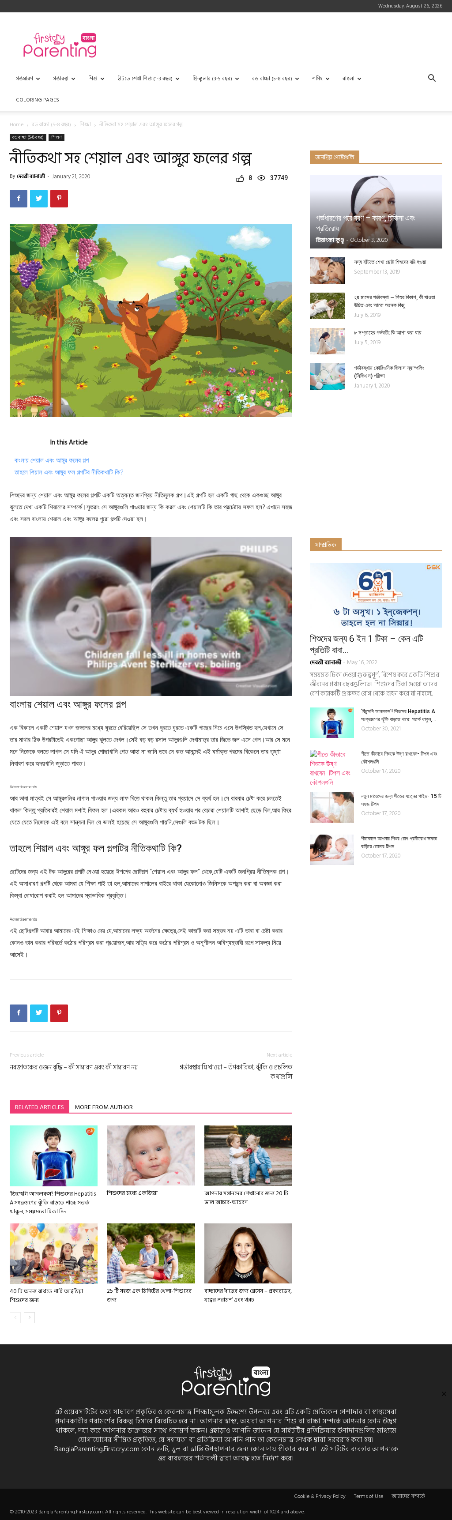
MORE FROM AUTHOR (104, 1107)
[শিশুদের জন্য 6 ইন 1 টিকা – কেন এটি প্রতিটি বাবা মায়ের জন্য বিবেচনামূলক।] (376, 595)
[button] (431, 79)
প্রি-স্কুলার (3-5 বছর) (212, 79)
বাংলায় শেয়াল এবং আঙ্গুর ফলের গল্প (52, 460)
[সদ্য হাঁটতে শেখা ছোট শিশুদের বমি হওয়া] (327, 270)
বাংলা (348, 79)
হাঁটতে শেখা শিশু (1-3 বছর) (145, 79)
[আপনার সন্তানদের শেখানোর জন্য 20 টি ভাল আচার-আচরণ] (248, 1155)
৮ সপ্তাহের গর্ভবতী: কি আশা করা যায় (388, 332)
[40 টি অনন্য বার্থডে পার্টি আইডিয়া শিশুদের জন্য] (54, 1253)
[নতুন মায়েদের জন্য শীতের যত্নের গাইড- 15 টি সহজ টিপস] (332, 807)
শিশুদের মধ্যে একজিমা (132, 1193)
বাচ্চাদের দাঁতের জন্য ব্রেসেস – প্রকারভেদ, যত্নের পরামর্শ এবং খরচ (248, 1295)
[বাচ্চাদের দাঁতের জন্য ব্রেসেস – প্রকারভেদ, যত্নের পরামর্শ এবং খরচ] (248, 1253)
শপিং (317, 79)
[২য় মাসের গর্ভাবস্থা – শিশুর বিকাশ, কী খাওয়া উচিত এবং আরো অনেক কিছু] (327, 306)
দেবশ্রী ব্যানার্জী (31, 177)
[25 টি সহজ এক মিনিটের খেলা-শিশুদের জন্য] (151, 1253)
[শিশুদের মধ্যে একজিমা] (151, 1155)
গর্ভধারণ (24, 79)
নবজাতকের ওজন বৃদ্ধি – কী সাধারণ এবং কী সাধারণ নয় (74, 1067)
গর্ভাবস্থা (60, 79)
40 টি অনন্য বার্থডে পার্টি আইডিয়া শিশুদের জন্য (46, 1296)
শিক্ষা (85, 124)
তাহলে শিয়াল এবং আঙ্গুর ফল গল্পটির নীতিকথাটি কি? (69, 472)
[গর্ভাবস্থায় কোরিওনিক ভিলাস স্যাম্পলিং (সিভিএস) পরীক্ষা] (327, 376)
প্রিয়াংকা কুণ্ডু (330, 240)
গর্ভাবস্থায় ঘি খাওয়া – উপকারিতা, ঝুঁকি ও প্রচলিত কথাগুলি (236, 1072)
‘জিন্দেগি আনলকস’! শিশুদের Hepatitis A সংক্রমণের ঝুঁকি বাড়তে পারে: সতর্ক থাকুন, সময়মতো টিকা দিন (53, 1202)
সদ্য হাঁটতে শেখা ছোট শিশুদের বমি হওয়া (390, 262)
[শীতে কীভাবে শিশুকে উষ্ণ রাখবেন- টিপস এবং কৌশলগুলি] (332, 768)
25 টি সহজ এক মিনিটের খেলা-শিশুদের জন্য (149, 1295)
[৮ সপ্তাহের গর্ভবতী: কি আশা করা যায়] (327, 341)
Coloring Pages (37, 100)
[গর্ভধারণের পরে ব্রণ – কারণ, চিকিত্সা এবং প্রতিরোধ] (376, 211)
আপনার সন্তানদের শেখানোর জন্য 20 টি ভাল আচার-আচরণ (246, 1198)
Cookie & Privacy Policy (320, 1497)
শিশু (93, 79)
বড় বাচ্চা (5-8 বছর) (272, 79)
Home (16, 124)
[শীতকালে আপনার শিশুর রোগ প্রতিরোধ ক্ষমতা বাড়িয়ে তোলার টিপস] (332, 850)
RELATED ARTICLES (39, 1107)
